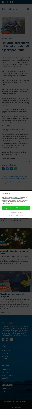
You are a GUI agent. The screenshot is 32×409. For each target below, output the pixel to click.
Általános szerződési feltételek (16, 215)
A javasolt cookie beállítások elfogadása (16, 208)
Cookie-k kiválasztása (16, 212)
